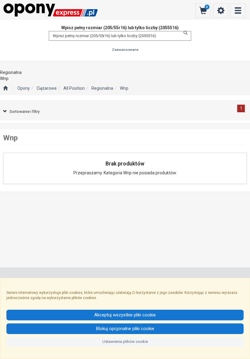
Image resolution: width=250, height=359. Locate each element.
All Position (74, 88)
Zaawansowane (125, 49)
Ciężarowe (47, 88)
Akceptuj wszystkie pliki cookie (125, 315)
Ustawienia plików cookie (125, 341)
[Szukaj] (184, 33)
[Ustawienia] (220, 10)
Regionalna (102, 88)
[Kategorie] (237, 10)
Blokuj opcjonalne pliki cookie (125, 328)
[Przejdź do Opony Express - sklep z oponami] (5, 88)
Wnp (124, 88)
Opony (23, 88)
